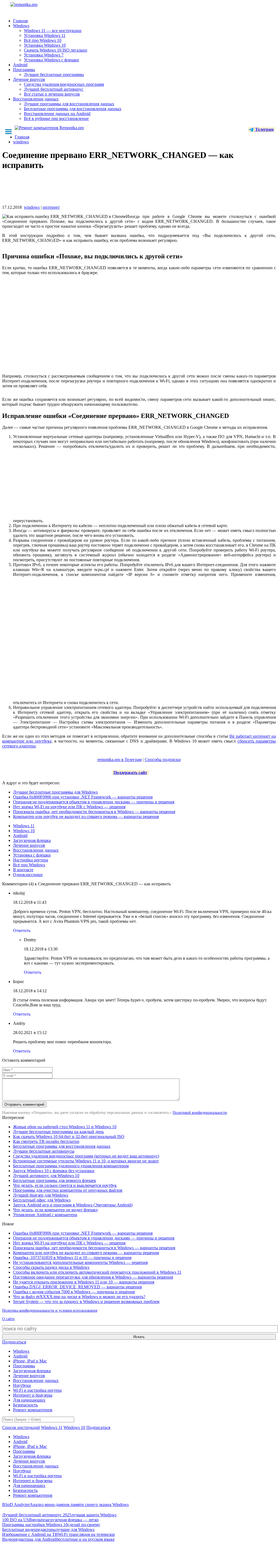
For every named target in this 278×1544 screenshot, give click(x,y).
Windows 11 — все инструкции (52, 30)
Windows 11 (23, 825)
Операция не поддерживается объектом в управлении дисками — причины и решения (93, 802)
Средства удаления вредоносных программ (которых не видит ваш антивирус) (86, 1156)
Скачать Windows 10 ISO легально (55, 50)
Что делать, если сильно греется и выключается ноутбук (65, 1185)
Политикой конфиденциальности (200, 1113)
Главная (20, 20)
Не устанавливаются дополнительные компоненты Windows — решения (80, 1262)
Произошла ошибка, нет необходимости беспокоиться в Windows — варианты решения (94, 811)
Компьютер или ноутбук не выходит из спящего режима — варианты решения (86, 816)
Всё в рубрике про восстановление (56, 118)
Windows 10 (24, 830)
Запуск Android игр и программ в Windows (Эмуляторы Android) (72, 1205)
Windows (21, 25)
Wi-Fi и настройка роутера (37, 1390)
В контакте (23, 869)
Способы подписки (163, 759)
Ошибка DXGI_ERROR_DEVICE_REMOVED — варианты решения (77, 1287)
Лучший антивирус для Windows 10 (46, 1175)
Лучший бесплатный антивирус (53, 89)
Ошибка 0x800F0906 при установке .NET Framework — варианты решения (83, 797)
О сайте (8, 1319)
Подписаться (14, 1342)
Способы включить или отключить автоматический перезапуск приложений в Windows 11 (97, 1272)
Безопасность (25, 1405)
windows (32, 207)
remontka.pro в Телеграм (119, 759)
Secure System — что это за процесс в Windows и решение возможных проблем (86, 1301)
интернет (51, 207)
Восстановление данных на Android (57, 113)
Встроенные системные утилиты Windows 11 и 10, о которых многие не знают (86, 1161)
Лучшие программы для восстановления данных (69, 104)
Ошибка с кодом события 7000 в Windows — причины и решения (74, 1291)
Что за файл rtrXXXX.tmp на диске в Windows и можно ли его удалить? (79, 1296)
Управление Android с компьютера (45, 1214)
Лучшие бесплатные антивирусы (43, 1151)
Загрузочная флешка (32, 840)
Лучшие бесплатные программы (54, 74)
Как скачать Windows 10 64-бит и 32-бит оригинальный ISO (68, 1136)
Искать (139, 1337)
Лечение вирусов (29, 79)
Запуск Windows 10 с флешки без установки (53, 1170)
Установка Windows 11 (44, 35)
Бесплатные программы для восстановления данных (72, 108)
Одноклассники (28, 874)
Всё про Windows (29, 865)
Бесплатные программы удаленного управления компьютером (71, 1165)
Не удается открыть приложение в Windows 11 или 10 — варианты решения (83, 1282)
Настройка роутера (30, 860)
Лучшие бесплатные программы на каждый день (58, 1131)
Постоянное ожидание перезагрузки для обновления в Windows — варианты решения (93, 1277)
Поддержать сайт (130, 772)
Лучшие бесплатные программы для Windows (55, 792)
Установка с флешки (32, 855)
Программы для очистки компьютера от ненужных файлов (67, 1190)
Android (20, 64)
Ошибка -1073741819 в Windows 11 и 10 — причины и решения (72, 1257)
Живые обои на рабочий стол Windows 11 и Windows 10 (64, 1126)
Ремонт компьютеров (32, 1409)
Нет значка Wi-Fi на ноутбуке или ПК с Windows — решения (69, 806)
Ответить (21, 930)
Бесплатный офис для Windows (42, 1200)
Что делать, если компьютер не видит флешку (55, 1209)
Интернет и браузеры (32, 1395)
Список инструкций (21, 1427)
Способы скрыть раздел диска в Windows (51, 1267)
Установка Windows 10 (45, 45)
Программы (24, 69)
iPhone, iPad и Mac (30, 1361)
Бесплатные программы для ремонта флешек (54, 1180)
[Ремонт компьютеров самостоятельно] (36, 6)
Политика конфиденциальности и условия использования (49, 1310)
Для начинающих (29, 1400)
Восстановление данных (36, 99)
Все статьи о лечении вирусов (52, 94)
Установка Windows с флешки (51, 60)
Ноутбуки (22, 1385)
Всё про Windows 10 (42, 40)
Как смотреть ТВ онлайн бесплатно (46, 1141)
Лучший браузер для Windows (40, 1195)
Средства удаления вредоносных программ (64, 84)
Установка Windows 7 (44, 55)
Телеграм (264, 129)
